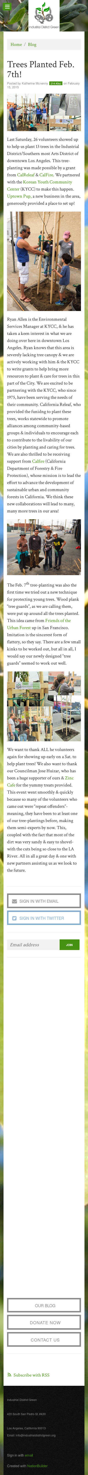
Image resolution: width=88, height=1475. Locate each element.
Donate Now (45, 1322)
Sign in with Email (38, 901)
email (29, 1455)
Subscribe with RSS (32, 1375)
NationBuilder (37, 1465)
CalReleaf (25, 175)
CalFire (46, 175)
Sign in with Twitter (41, 918)
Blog (32, 44)
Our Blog (45, 1305)
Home (16, 44)
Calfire (38, 461)
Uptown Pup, (19, 196)
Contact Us (45, 1340)
